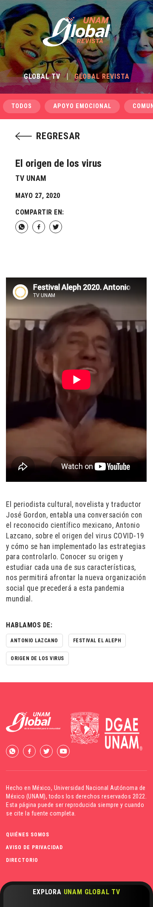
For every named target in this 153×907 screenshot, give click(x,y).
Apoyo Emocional (82, 106)
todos (21, 106)
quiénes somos (27, 835)
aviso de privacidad (34, 847)
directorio (22, 860)
